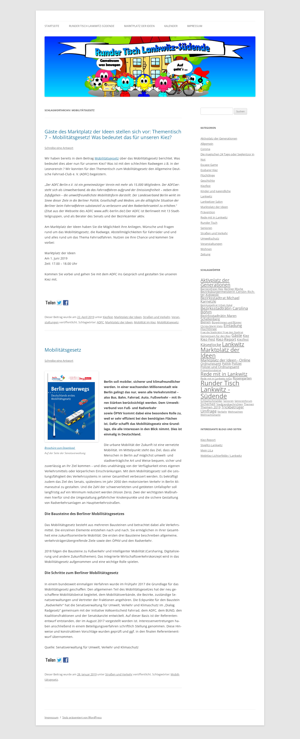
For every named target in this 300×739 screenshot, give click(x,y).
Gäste (236, 335)
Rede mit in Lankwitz (214, 217)
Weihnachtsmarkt (210, 414)
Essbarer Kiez (209, 170)
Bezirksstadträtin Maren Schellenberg (219, 317)
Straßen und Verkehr (156, 317)
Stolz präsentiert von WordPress (82, 717)
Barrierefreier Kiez (212, 289)
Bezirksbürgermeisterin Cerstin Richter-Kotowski (228, 293)
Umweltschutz (210, 238)
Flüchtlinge (208, 175)
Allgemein (207, 144)
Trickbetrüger (232, 407)
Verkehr (222, 411)
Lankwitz (206, 196)
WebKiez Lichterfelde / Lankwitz (221, 456)
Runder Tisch (209, 223)
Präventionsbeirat (211, 370)
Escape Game (209, 165)
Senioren (206, 228)
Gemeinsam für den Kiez (216, 336)
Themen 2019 (210, 407)
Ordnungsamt (211, 363)
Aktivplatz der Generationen (219, 138)
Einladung (233, 325)
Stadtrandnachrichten (229, 404)
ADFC (100, 322)
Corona (205, 149)
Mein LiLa (207, 450)
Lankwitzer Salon (212, 202)
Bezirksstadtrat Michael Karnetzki (220, 299)
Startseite (52, 26)
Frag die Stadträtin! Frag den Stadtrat (222, 332)
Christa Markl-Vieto (212, 326)
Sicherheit (208, 404)
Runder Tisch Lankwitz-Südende (91, 26)
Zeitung (205, 254)
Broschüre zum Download (60, 448)
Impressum (194, 26)
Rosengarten (242, 378)
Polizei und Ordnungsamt (220, 367)
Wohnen (206, 249)
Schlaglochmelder (211, 401)
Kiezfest (108, 317)
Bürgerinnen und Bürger (227, 322)
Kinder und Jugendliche (216, 191)
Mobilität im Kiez (145, 322)
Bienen (206, 322)
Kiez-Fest (208, 339)
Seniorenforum (243, 401)
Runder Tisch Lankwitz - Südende (220, 389)
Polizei (237, 363)
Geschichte (208, 181)
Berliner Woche (233, 289)
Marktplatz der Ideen (139, 26)
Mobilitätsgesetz (107, 158)
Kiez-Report (226, 339)
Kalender (170, 26)
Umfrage (209, 411)
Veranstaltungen (211, 244)
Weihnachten (235, 411)
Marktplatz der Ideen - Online (225, 360)
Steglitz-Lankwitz (211, 445)
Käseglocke (211, 344)
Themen (249, 404)
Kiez (246, 335)
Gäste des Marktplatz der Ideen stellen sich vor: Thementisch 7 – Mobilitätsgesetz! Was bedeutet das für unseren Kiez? (113, 134)
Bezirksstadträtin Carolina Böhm (224, 310)
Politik (226, 363)
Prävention (208, 212)
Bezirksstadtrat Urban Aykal (216, 305)
